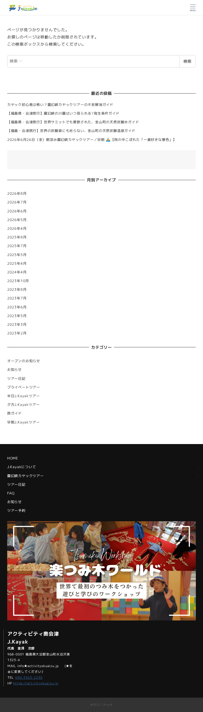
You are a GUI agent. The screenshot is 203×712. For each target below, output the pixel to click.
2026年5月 (17, 219)
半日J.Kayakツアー (23, 395)
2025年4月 (17, 263)
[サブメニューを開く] (192, 467)
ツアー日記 (16, 378)
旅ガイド (14, 413)
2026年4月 (17, 228)
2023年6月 (17, 307)
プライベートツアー (23, 387)
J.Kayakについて (21, 466)
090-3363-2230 (28, 677)
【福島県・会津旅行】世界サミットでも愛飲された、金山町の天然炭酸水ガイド (73, 122)
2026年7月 (17, 202)
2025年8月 (17, 237)
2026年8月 (17, 193)
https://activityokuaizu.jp (35, 683)
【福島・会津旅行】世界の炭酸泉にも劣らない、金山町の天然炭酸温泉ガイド (71, 130)
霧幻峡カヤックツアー (25, 475)
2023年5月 (17, 315)
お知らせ (14, 369)
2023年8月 (17, 289)
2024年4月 (17, 272)
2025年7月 (17, 245)
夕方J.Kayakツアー (23, 404)
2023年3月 (17, 324)
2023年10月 (18, 280)
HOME (12, 458)
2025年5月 (17, 254)
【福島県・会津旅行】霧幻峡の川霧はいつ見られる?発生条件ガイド (63, 113)
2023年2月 (17, 333)
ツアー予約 (16, 510)
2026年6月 (17, 211)
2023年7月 (17, 298)
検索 (187, 61)
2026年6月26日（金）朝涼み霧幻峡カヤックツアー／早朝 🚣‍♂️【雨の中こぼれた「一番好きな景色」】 (92, 139)
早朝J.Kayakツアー (23, 422)
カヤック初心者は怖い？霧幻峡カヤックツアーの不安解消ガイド (60, 104)
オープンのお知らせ (23, 360)
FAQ (11, 493)
